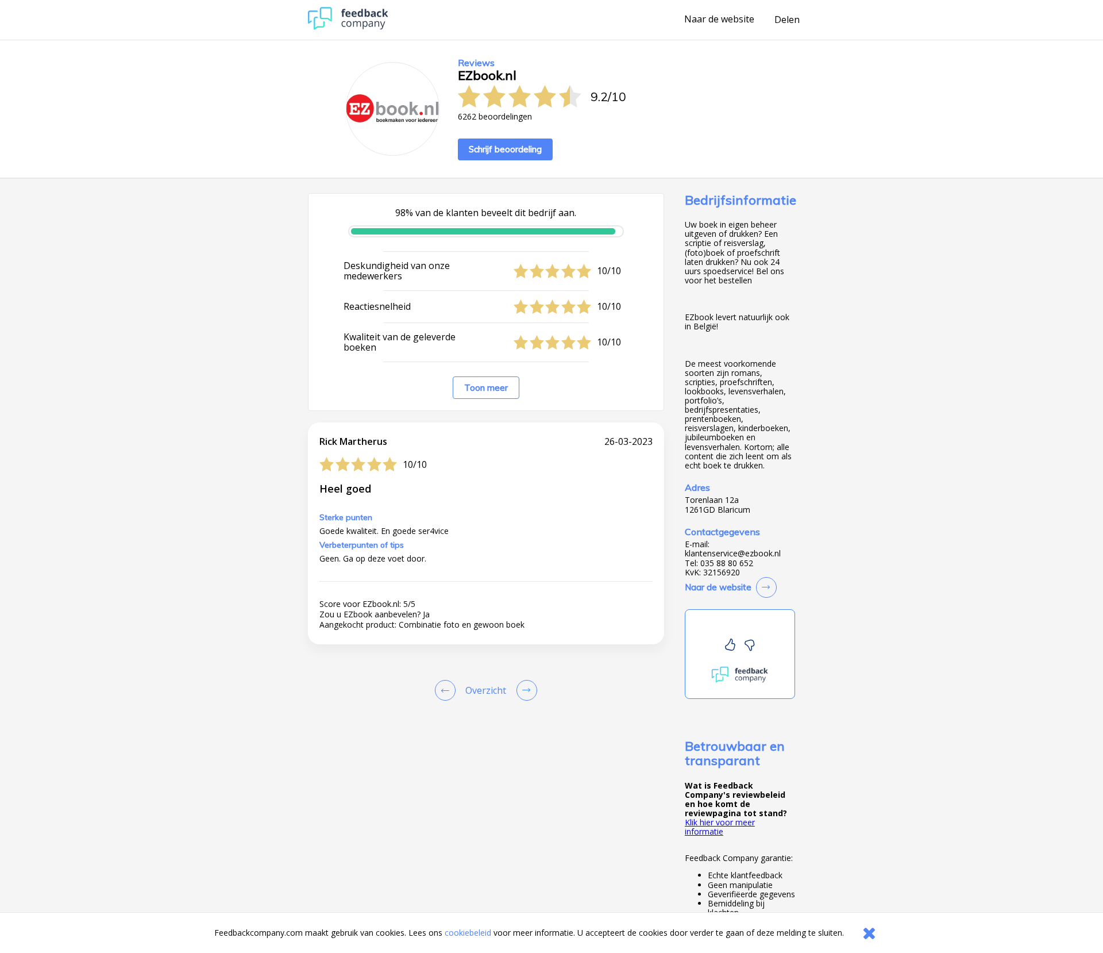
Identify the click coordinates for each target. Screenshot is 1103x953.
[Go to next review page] (524, 690)
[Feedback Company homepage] (348, 27)
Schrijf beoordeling (505, 149)
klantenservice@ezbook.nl (733, 553)
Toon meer (486, 387)
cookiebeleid (468, 932)
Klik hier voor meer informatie (720, 827)
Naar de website (719, 19)
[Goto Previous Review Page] (447, 690)
